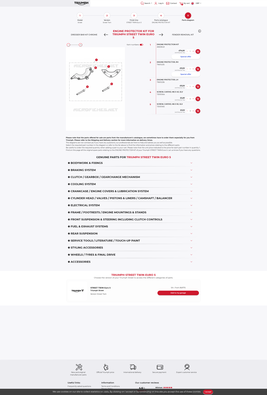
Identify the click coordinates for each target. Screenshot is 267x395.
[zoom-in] (80, 44)
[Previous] (106, 34)
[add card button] (198, 51)
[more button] (193, 51)
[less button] (187, 51)
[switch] (141, 45)
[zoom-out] (68, 44)
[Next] (161, 34)
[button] (199, 31)
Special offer (185, 57)
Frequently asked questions (79, 386)
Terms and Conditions (110, 386)
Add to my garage (178, 293)
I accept (208, 392)
